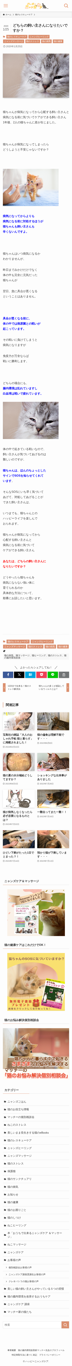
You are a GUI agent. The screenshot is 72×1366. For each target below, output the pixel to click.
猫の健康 (58, 41)
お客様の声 (14, 1260)
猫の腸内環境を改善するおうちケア (28, 1296)
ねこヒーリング (16, 1225)
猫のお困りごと (16, 1210)
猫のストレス (32, 41)
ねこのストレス (16, 1124)
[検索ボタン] (66, 6)
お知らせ (12, 1194)
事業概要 (11, 1350)
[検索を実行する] (65, 1324)
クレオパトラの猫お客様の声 (24, 1281)
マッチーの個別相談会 (20, 1117)
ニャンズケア (15, 1252)
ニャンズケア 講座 (18, 1304)
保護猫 (11, 1171)
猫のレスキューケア (16, 36)
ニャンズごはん (16, 1101)
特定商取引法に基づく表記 (24, 1355)
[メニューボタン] (6, 6)
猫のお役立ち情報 (18, 1109)
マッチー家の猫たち (19, 1311)
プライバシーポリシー (49, 1355)
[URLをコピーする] (64, 675)
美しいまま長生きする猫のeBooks (28, 1132)
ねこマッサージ (16, 1244)
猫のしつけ (14, 1217)
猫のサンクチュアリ (19, 1179)
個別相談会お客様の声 (20, 1267)
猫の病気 (46, 41)
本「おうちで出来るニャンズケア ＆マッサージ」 (34, 1235)
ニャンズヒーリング (39, 36)
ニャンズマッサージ (13, 41)
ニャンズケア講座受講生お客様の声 (27, 1274)
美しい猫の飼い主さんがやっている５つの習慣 (35, 1288)
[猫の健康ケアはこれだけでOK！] (36, 982)
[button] (8, 675)
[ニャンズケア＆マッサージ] (36, 912)
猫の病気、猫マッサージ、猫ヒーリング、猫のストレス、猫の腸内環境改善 (35, 656)
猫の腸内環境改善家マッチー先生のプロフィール (41, 1350)
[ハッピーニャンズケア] (36, 6)
